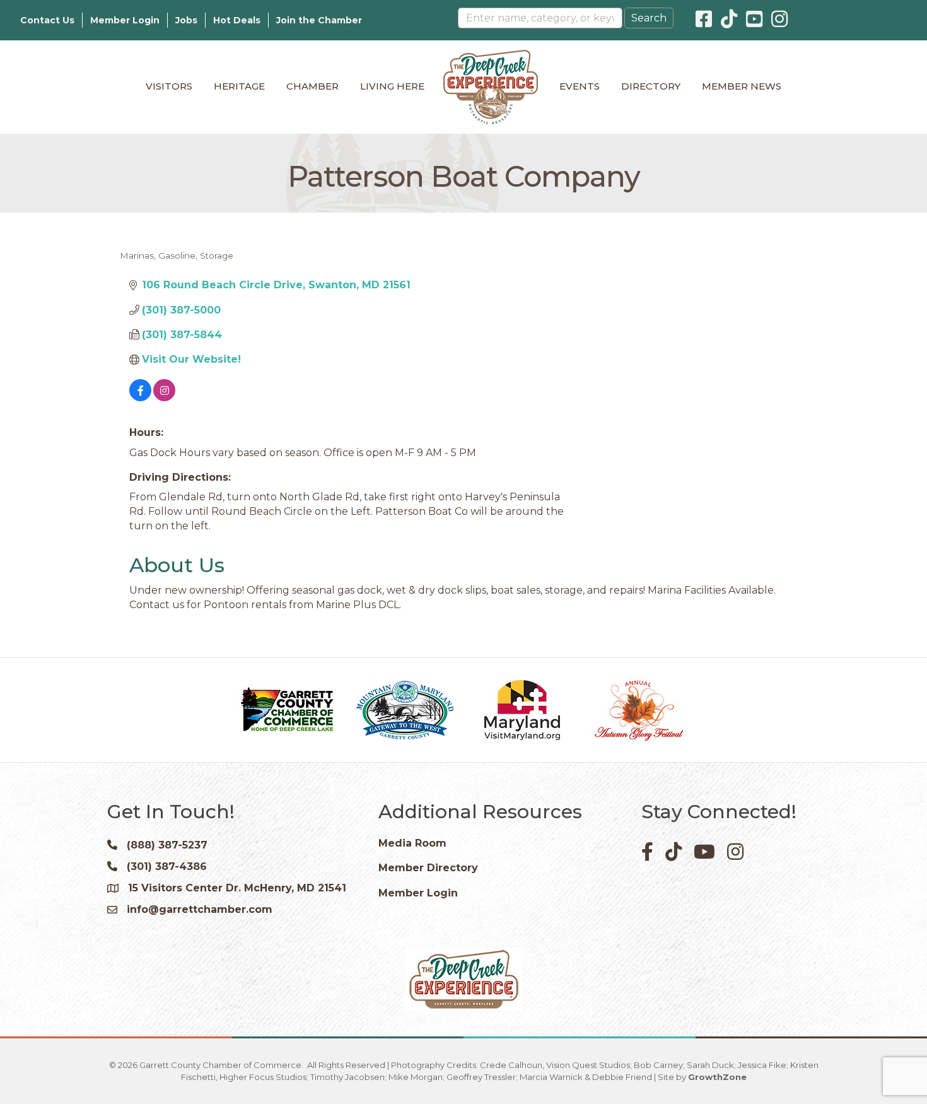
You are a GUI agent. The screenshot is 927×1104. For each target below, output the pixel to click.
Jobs (186, 20)
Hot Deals (236, 20)
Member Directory (428, 868)
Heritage (239, 86)
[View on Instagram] (164, 398)
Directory (650, 86)
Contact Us (47, 20)
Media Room (412, 843)
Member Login (125, 20)
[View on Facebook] (140, 398)
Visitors (169, 86)
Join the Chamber (319, 20)
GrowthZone (717, 1077)
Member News (741, 86)
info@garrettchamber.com (199, 909)
